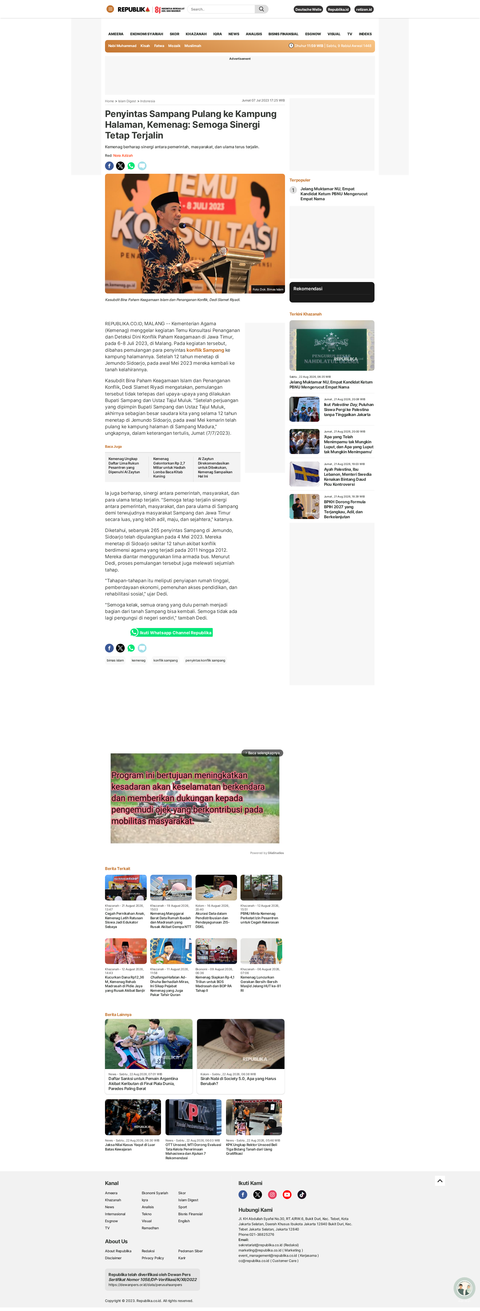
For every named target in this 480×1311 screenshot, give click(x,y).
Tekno (147, 1214)
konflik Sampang (205, 350)
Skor (182, 1193)
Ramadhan (150, 1228)
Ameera (111, 1193)
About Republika (118, 1251)
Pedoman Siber (190, 1251)
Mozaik (174, 46)
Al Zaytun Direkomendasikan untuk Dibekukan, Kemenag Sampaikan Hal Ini (215, 467)
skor (174, 34)
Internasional (115, 1214)
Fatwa (159, 46)
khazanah (196, 34)
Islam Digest (127, 101)
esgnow (313, 34)
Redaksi (148, 1251)
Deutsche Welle (308, 9)
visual (334, 34)
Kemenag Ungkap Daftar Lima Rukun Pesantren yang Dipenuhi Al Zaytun (124, 465)
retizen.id (364, 9)
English (184, 1221)
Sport (182, 1207)
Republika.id (338, 9)
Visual (147, 1221)
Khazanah (113, 1200)
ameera (116, 34)
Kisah (145, 46)
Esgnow (111, 1221)
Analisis (148, 1207)
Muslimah (192, 46)
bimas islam (115, 660)
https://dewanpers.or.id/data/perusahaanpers (145, 1284)
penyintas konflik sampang (205, 660)
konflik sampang (166, 660)
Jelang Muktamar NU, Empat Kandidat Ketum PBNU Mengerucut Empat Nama (334, 193)
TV (349, 34)
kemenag (139, 660)
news (233, 34)
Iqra (145, 1200)
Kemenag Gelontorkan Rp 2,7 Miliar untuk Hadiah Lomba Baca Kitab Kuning (169, 467)
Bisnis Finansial (283, 34)
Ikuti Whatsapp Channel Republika (175, 632)
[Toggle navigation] (110, 9)
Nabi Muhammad (122, 46)
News (109, 1207)
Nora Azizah (123, 155)
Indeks (365, 34)
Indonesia (147, 101)
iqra (217, 34)
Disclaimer (113, 1258)
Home (109, 101)
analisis (254, 34)
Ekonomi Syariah (146, 34)
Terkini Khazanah (306, 314)
